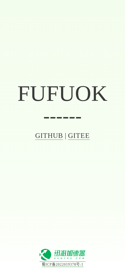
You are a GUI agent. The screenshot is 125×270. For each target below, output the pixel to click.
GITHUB (49, 135)
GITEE (79, 135)
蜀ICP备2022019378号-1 (62, 264)
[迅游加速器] (62, 259)
